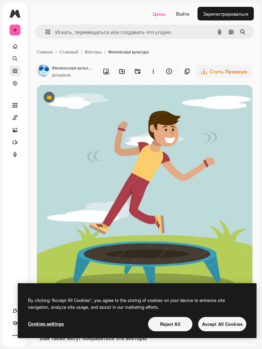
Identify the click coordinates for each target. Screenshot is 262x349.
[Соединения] (15, 310)
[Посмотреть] (15, 83)
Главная (45, 52)
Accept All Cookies (222, 324)
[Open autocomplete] (45, 31)
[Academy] (15, 323)
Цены (159, 13)
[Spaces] (15, 117)
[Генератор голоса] (15, 154)
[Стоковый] (15, 70)
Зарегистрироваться (225, 13)
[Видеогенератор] (15, 142)
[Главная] (15, 46)
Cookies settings (46, 323)
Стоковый (68, 52)
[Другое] (15, 335)
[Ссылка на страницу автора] (43, 71)
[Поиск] (15, 58)
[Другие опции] (153, 71)
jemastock (61, 75)
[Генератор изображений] (15, 129)
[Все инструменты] (15, 105)
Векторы (93, 52)
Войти (182, 13)
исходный (82, 98)
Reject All (170, 324)
